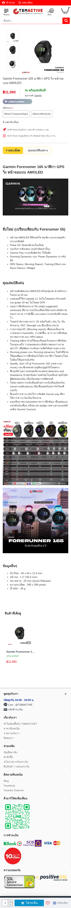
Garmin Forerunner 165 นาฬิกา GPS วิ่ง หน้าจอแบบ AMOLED (20, 651)
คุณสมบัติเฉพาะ (38, 150)
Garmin (38, 95)
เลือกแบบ (7, 108)
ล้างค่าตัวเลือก (11, 122)
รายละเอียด (13, 150)
